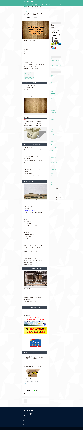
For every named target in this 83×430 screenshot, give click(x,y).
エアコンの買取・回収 (53, 134)
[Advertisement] (56, 16)
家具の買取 (52, 131)
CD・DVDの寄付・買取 (53, 112)
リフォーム (52, 76)
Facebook (30, 415)
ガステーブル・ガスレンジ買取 (54, 136)
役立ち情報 (26, 393)
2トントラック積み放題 (53, 147)
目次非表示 (30, 72)
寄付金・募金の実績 (53, 93)
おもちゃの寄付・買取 (53, 117)
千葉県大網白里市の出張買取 (54, 162)
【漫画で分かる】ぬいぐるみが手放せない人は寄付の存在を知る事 (56, 65)
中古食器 (52, 129)
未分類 (51, 184)
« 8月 (52, 203)
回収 (51, 144)
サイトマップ (56, 4)
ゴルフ (51, 182)
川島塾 (51, 82)
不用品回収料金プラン (37, 4)
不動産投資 (52, 75)
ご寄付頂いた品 (52, 119)
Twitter (30, 414)
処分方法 (52, 91)
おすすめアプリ (52, 89)
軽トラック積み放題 (53, 145)
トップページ (27, 4)
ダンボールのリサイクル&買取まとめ (29, 78)
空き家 (51, 84)
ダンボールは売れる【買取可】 (28, 73)
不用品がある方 (32, 4)
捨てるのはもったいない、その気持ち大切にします (56, 63)
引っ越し (52, 73)
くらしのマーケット (53, 98)
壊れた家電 (52, 141)
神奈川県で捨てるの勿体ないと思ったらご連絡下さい (56, 60)
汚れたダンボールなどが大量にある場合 (29, 77)
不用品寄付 (42, 4)
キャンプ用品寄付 (53, 110)
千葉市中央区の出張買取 (53, 167)
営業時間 (45, 4)
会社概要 (59, 4)
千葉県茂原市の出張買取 (53, 169)
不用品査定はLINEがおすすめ (54, 157)
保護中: (51, 58)
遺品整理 (48, 4)
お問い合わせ (52, 4)
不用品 (51, 123)
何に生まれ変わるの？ (28, 74)
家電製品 (52, 133)
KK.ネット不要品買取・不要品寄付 (28, 1)
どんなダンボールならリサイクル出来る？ (29, 76)
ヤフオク (52, 173)
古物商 (51, 175)
